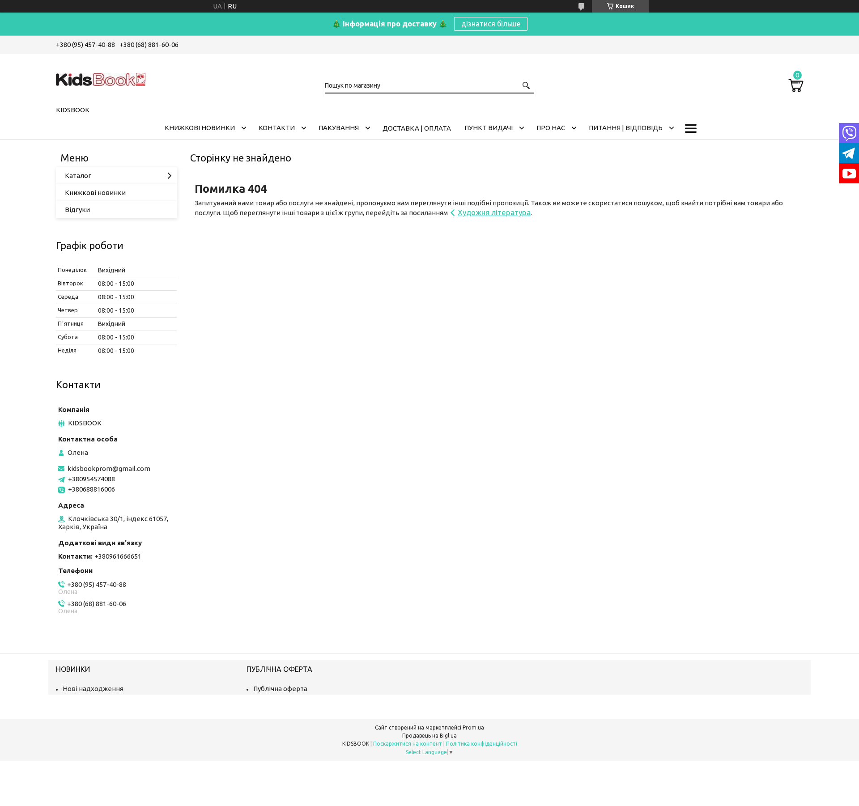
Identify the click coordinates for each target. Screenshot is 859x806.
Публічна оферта (280, 688)
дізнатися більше (490, 24)
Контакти (277, 128)
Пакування (339, 128)
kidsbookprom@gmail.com (109, 468)
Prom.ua (473, 727)
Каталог (78, 175)
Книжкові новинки (200, 128)
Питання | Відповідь (626, 128)
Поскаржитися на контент (407, 744)
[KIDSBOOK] (100, 78)
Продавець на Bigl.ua (429, 735)
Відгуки (77, 209)
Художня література (494, 212)
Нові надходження (93, 688)
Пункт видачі (488, 128)
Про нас (550, 128)
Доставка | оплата (417, 128)
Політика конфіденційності (481, 744)
